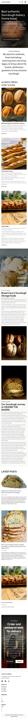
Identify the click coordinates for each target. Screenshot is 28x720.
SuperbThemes (14, 716)
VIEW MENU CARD (7, 34)
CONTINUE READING (8, 508)
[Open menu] (20, 2)
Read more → (4, 133)
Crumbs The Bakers (5, 2)
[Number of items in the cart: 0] (22, 2)
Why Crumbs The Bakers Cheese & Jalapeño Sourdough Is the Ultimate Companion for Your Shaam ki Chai (13, 546)
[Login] (25, 2)
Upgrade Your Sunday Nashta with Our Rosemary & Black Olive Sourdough (11, 491)
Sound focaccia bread (7, 602)
